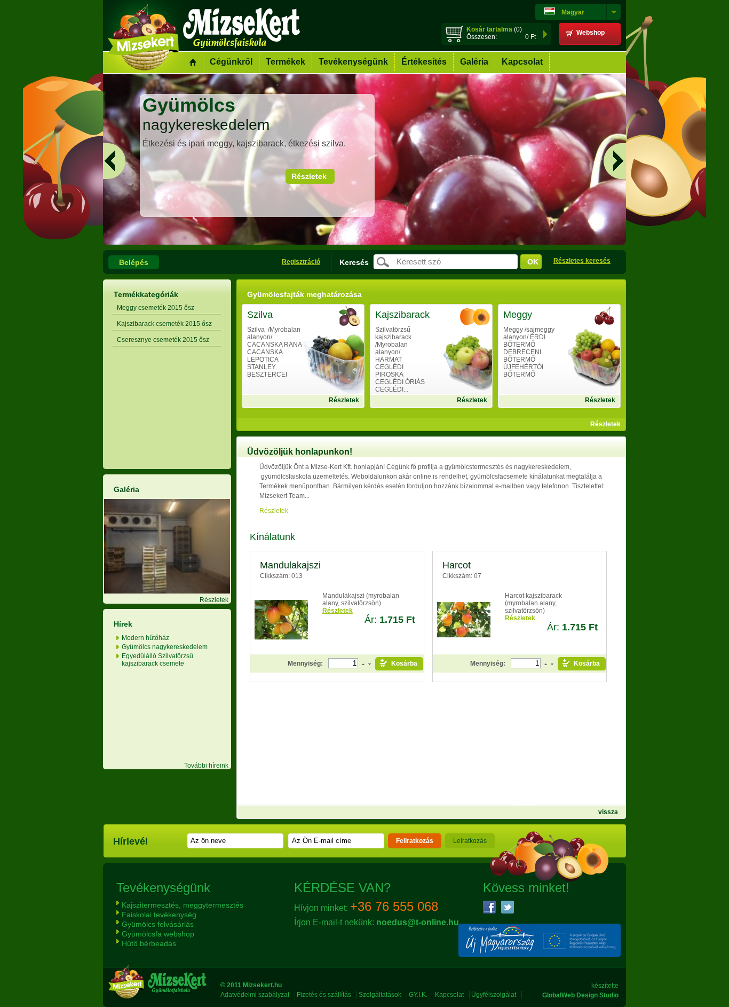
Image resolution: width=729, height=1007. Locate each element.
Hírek (123, 624)
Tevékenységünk (353, 61)
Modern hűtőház (145, 638)
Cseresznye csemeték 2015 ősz (163, 340)
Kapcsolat (522, 61)
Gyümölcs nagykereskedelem (165, 647)
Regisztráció (301, 262)
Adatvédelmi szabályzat (254, 994)
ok (532, 261)
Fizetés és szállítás (324, 994)
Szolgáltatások (380, 994)
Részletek (309, 176)
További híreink (206, 765)
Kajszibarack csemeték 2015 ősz (164, 323)
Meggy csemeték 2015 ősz (155, 307)
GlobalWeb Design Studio (580, 995)
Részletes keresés (582, 260)
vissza (608, 812)
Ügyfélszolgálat (493, 994)
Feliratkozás (414, 841)
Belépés (133, 262)
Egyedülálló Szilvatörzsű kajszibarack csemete (157, 659)
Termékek (285, 61)
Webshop (590, 32)
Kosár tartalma (489, 29)
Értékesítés (424, 61)
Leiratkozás (470, 841)
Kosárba (404, 663)
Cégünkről (231, 61)
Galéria (474, 61)
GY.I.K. (418, 994)
